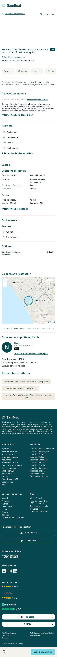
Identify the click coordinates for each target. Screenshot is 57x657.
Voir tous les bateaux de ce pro (31, 353)
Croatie (5, 512)
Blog (4, 485)
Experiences (7, 482)
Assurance (6, 460)
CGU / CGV (6, 635)
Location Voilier (37, 457)
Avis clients (7, 473)
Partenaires (35, 635)
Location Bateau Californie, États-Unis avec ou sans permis (28, 396)
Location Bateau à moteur (42, 448)
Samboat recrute (9, 451)
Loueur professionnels (12, 465)
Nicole (16, 60)
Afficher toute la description (17, 114)
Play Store (30, 540)
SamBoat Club (8, 471)
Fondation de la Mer (11, 479)
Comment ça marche (39, 506)
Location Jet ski (37, 462)
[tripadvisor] (9, 604)
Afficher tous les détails (15, 208)
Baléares (5, 515)
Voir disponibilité (43, 651)
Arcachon (6, 501)
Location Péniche (37, 465)
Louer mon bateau (10, 457)
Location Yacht (37, 454)
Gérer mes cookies (38, 511)
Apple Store (31, 532)
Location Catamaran (39, 460)
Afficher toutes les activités (17, 153)
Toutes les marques (39, 476)
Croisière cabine (37, 471)
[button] (5, 281)
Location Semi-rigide (39, 451)
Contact (34, 509)
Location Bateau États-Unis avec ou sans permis (26, 381)
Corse (4, 509)
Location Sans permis (40, 468)
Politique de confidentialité (42, 633)
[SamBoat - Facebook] (4, 571)
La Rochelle (7, 506)
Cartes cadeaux (9, 468)
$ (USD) (28, 624)
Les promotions (37, 473)
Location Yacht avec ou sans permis (20, 388)
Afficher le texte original (37, 99)
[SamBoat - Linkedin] (15, 571)
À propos (6, 448)
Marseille (6, 498)
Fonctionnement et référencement (39, 502)
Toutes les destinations (13, 518)
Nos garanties (8, 454)
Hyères (5, 504)
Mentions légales (9, 633)
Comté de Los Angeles (14, 57)
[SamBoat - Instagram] (9, 571)
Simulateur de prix (10, 462)
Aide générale (36, 498)
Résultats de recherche (15, 13)
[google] (7, 593)
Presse (5, 476)
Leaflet (52, 323)
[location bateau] (11, 5)
